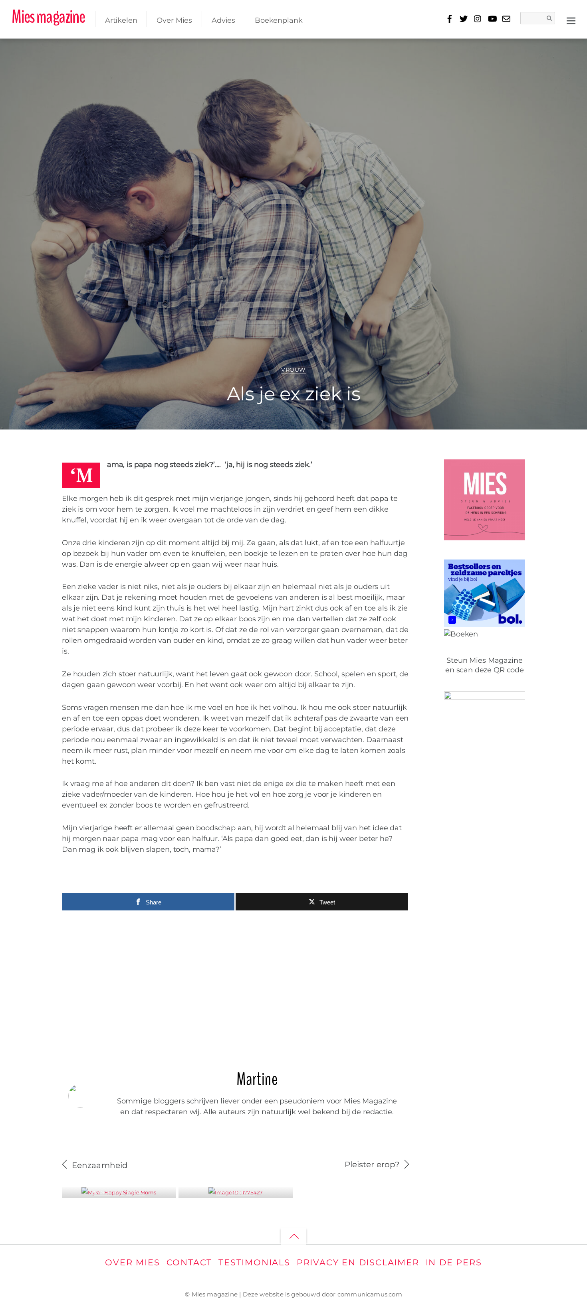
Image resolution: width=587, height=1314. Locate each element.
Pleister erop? (372, 1164)
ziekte (550, 50)
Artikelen (121, 20)
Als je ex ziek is (293, 393)
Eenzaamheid (100, 1165)
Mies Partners (235, 1192)
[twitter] (463, 17)
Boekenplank (278, 20)
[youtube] (491, 17)
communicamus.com (369, 1294)
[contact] (506, 17)
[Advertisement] (235, 986)
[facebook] (449, 17)
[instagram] (477, 17)
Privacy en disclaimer (358, 1262)
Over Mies (174, 20)
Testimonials (254, 1262)
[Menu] (571, 20)
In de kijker (108, 1192)
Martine (42, 52)
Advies (223, 20)
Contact (189, 1262)
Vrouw (293, 369)
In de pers (454, 1262)
